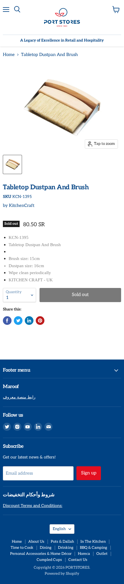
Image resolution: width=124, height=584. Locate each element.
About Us (36, 541)
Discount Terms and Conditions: (32, 505)
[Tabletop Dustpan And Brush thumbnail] (12, 164)
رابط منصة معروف (19, 397)
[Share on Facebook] (7, 320)
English (59, 529)
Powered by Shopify (62, 573)
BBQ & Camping (93, 547)
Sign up (88, 473)
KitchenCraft (21, 205)
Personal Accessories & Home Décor (41, 553)
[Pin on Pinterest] (40, 320)
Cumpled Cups (49, 559)
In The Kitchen (93, 541)
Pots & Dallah (62, 541)
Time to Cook (22, 547)
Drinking (66, 547)
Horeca (84, 553)
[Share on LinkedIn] (29, 320)
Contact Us (77, 559)
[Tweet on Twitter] (18, 320)
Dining (46, 547)
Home (9, 54)
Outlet (102, 553)
